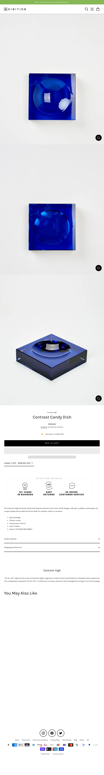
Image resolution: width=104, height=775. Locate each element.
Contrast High (52, 412)
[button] (52, 451)
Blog (75, 740)
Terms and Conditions (40, 740)
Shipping (44, 427)
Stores (82, 740)
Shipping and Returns (13, 547)
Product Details (10, 539)
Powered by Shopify (58, 754)
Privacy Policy (55, 740)
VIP (88, 740)
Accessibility (67, 740)
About (17, 740)
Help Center (26, 740)
